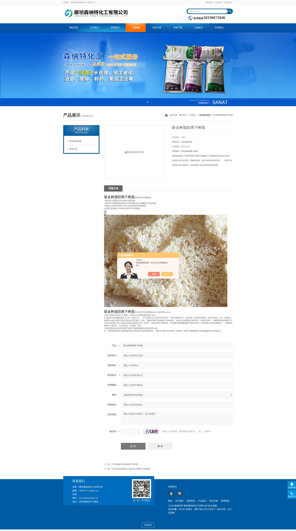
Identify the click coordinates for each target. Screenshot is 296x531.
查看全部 (73, 149)
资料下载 (177, 27)
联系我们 (228, 2)
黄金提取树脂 (75, 141)
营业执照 (148, 525)
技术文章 (157, 27)
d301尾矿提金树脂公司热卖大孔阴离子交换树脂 (130, 469)
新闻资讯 (115, 27)
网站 (170, 501)
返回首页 (209, 2)
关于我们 (94, 27)
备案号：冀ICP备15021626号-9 (200, 509)
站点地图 (212, 506)
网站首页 (73, 27)
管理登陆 (225, 501)
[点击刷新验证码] (151, 431)
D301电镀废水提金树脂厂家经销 (124, 464)
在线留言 (218, 2)
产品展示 (136, 27)
